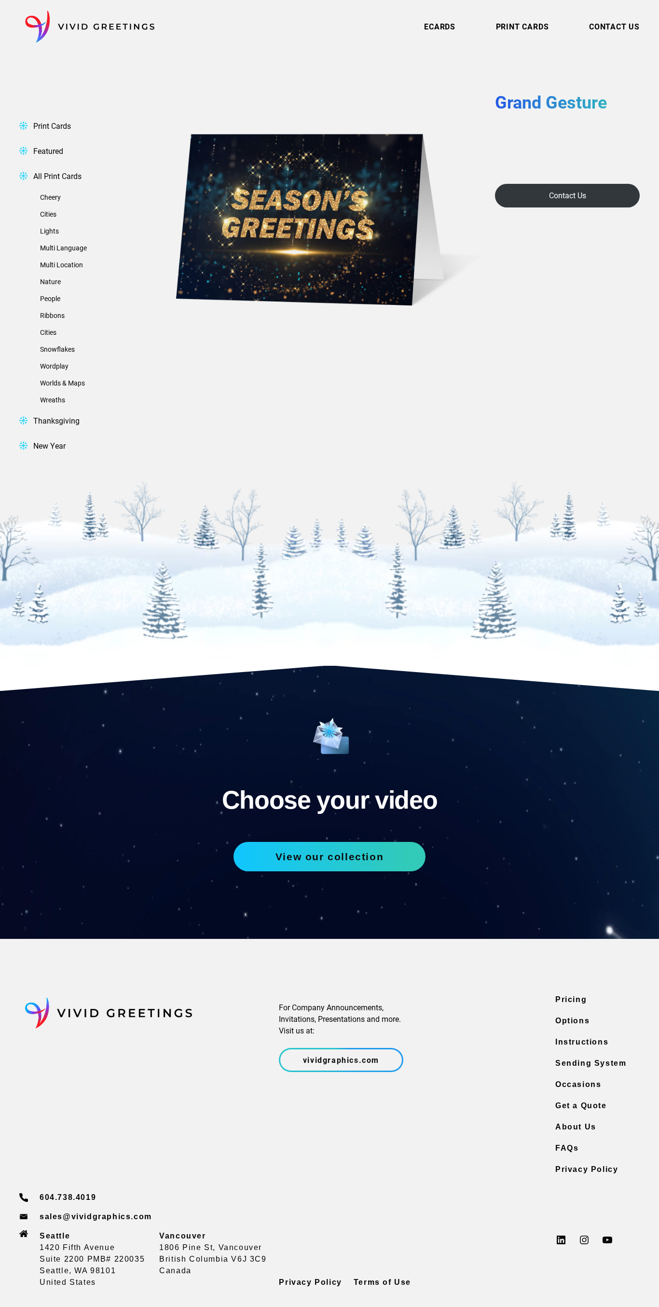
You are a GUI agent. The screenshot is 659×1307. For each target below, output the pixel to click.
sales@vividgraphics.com (96, 1216)
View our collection (329, 856)
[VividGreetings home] (86, 27)
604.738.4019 (68, 1197)
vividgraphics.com (341, 1060)
